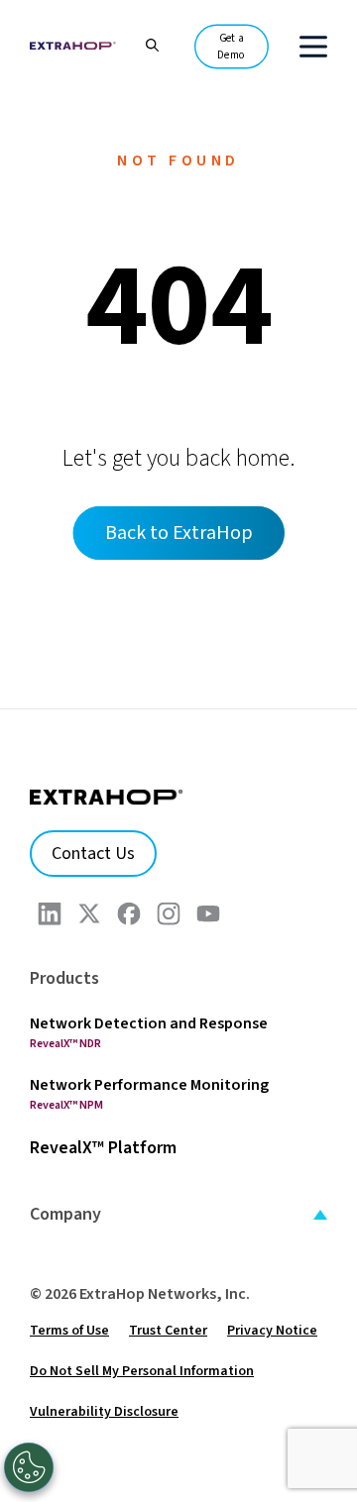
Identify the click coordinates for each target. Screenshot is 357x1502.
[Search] (142, 43)
